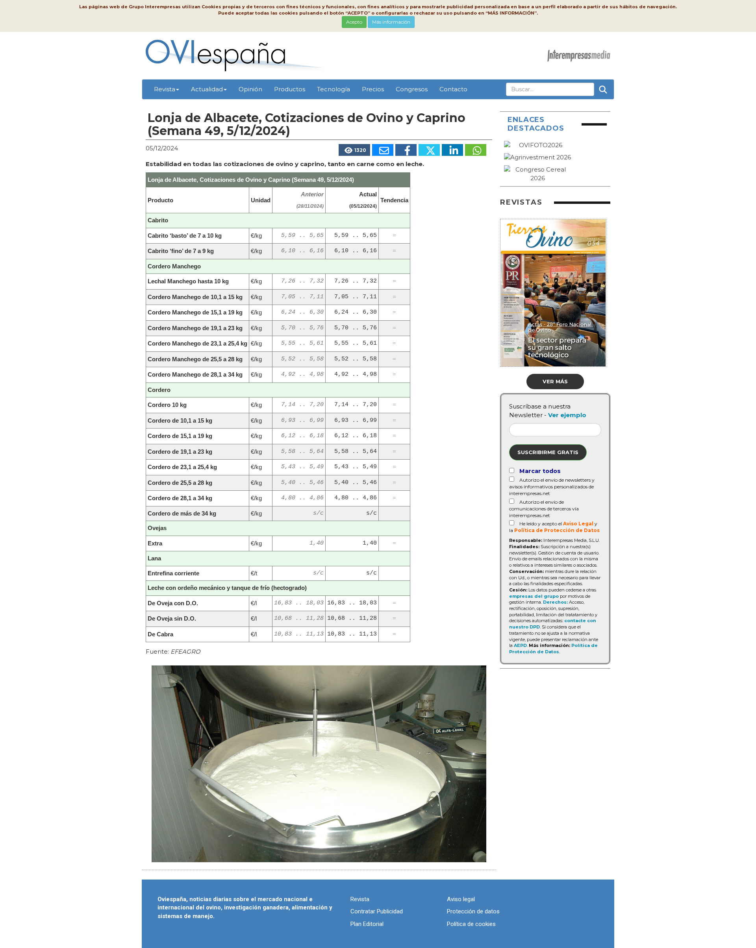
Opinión (250, 89)
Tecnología (333, 89)
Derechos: (555, 602)
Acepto (354, 22)
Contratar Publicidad (376, 911)
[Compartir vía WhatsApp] (475, 150)
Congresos (412, 89)
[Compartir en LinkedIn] (452, 150)
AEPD (520, 645)
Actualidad (207, 89)
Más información (391, 22)
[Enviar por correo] (382, 150)
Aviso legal (461, 899)
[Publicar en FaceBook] (406, 150)
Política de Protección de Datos (557, 530)
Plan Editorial (367, 924)
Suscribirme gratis (547, 452)
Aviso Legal (578, 524)
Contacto (453, 89)
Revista (164, 89)
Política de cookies (471, 924)
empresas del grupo (534, 596)
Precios (373, 89)
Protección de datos (473, 911)
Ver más (555, 381)
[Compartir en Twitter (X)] (429, 150)
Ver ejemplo (567, 415)
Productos (289, 89)
